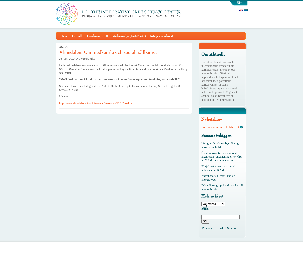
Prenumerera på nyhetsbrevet (220, 127)
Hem (63, 36)
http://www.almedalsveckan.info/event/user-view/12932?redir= (95, 103)
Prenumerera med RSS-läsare (219, 228)
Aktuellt (77, 36)
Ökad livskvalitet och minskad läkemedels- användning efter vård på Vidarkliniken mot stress (221, 156)
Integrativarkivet (161, 36)
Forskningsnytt (97, 36)
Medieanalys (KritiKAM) (129, 36)
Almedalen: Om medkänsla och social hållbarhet (108, 52)
